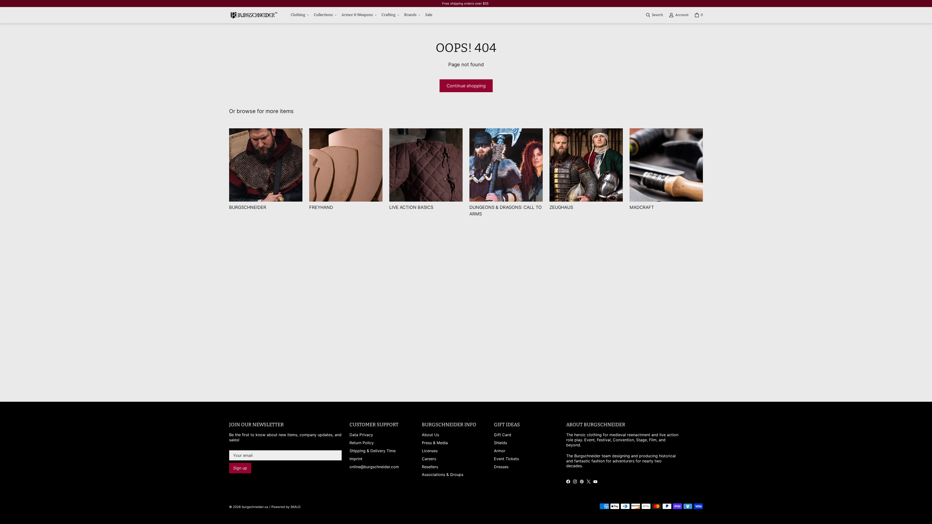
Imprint (356, 458)
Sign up (240, 468)
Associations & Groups (442, 474)
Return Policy (362, 442)
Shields (500, 442)
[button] (299, 15)
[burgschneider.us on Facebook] (568, 481)
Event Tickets (506, 458)
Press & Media (435, 442)
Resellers (430, 466)
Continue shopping (466, 85)
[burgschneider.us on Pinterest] (581, 481)
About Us (430, 434)
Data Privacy (361, 434)
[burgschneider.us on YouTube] (595, 481)
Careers (429, 458)
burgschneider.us (255, 507)
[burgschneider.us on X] (588, 481)
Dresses (501, 466)
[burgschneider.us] (253, 15)
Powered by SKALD (285, 507)
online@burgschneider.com (374, 466)
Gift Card (502, 434)
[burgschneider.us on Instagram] (575, 481)
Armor (499, 450)
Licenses (430, 450)
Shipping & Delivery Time (373, 450)
